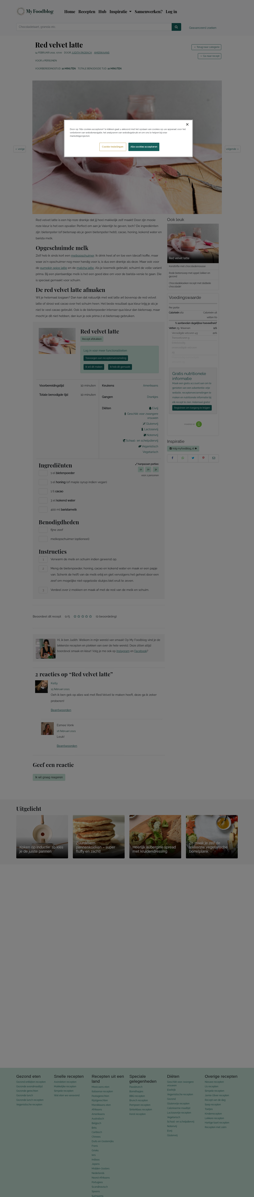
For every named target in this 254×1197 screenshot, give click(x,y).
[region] (128, 138)
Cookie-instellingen (112, 146)
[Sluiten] (187, 124)
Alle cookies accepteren (144, 146)
